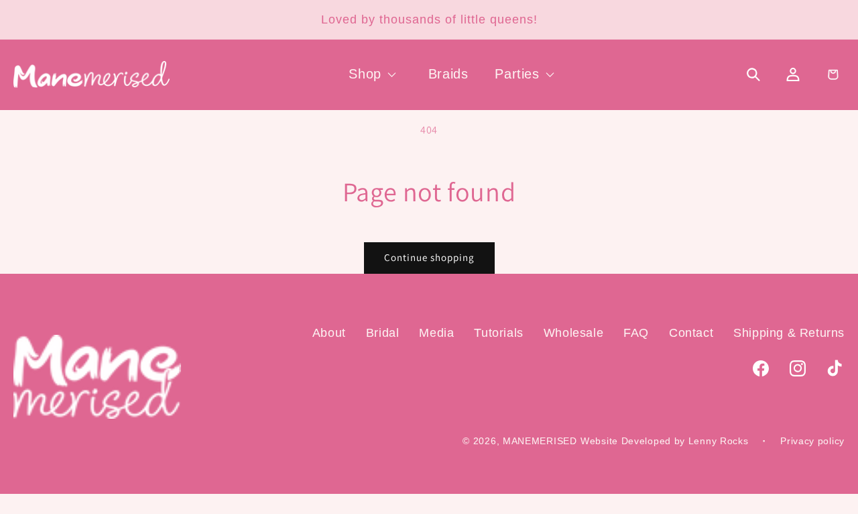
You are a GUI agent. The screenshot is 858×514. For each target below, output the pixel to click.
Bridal (383, 333)
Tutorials (498, 333)
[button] (375, 74)
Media (436, 333)
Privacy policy (812, 440)
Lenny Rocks (718, 441)
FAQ (636, 333)
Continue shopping (429, 257)
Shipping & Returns (789, 333)
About (329, 333)
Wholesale (573, 333)
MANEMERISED (540, 441)
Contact (691, 333)
